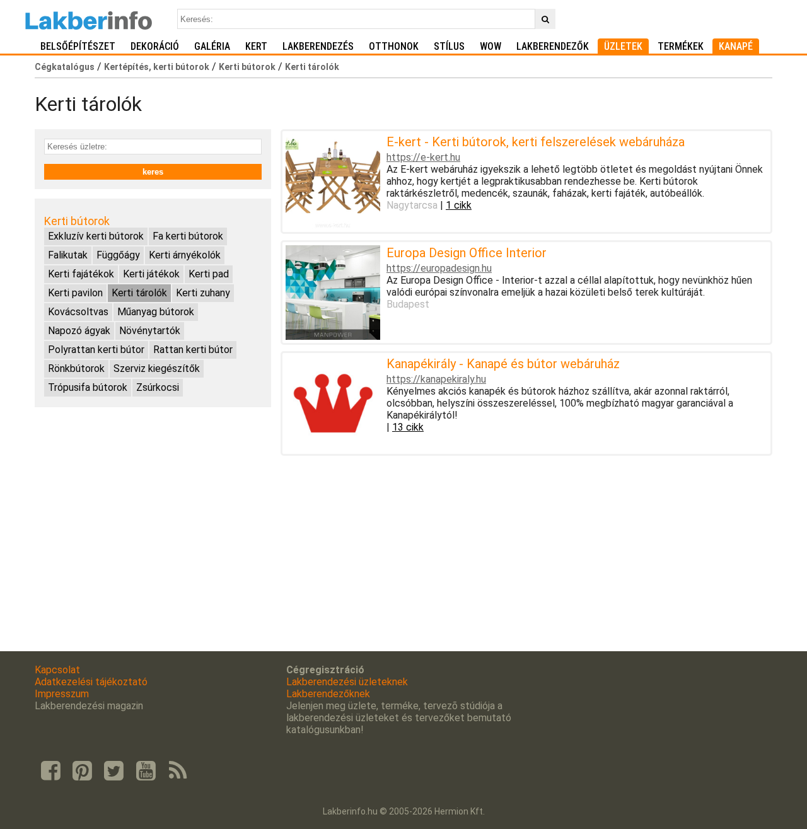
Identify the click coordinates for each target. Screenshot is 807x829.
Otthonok (394, 46)
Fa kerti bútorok (188, 236)
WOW (490, 46)
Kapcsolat (57, 670)
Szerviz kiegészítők (156, 368)
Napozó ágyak (79, 331)
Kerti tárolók (312, 67)
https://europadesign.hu (439, 268)
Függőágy (118, 255)
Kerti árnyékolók (185, 255)
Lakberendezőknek (328, 694)
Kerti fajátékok (81, 274)
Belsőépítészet (77, 46)
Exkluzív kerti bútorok (96, 236)
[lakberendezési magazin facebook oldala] (50, 771)
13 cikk (408, 427)
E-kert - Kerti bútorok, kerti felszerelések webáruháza (535, 141)
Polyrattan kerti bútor (96, 350)
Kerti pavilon (75, 293)
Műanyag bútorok (155, 312)
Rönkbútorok (76, 368)
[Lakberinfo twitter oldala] (114, 771)
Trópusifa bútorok (87, 387)
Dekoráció (155, 46)
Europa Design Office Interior (466, 252)
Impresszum (62, 694)
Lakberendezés (318, 46)
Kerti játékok (151, 274)
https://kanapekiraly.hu (436, 379)
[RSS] (178, 771)
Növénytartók (149, 331)
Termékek (681, 46)
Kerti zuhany (203, 293)
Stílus (449, 46)
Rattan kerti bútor (193, 350)
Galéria (212, 46)
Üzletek (623, 46)
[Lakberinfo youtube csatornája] (145, 771)
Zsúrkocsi (157, 387)
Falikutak (68, 255)
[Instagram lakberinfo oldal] (82, 771)
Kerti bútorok (247, 67)
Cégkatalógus (65, 67)
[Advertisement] (153, 505)
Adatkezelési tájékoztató (91, 682)
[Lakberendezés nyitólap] (88, 19)
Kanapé (736, 46)
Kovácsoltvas (78, 312)
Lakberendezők (552, 46)
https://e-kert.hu (423, 157)
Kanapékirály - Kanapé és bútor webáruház (503, 363)
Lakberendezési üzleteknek (347, 682)
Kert (256, 46)
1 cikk (459, 205)
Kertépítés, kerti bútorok (156, 67)
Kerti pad (209, 274)
